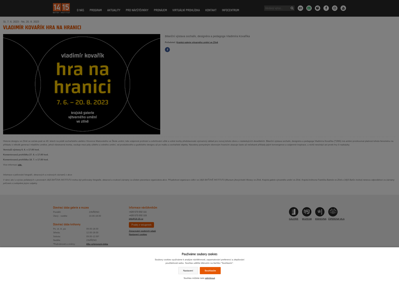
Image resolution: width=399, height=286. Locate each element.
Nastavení (188, 270)
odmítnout (210, 278)
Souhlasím (210, 270)
